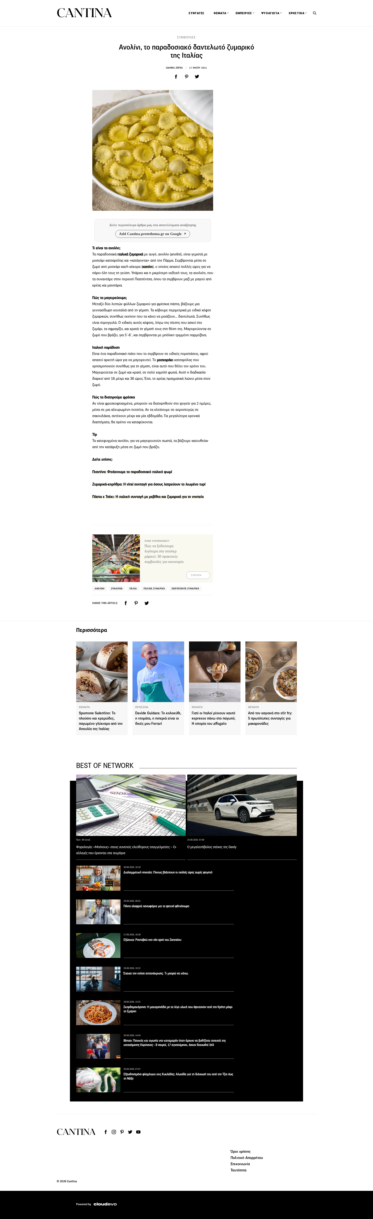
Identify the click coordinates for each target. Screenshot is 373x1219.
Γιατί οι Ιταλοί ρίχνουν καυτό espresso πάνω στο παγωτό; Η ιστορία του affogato (213, 718)
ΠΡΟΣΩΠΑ (141, 707)
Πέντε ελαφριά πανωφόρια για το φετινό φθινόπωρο (156, 906)
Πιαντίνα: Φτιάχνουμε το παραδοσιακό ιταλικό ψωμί (132, 472)
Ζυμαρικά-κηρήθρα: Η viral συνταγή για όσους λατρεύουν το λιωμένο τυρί (149, 484)
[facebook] (176, 77)
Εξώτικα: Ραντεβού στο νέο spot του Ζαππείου (152, 940)
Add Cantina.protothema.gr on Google (150, 234)
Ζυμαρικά (117, 588)
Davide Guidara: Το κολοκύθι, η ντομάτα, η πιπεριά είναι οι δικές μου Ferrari (158, 718)
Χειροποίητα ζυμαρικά (185, 588)
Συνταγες (196, 13)
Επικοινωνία (240, 1163)
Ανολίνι (99, 588)
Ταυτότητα (239, 1170)
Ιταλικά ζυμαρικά (154, 588)
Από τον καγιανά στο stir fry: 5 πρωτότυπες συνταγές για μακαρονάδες (270, 718)
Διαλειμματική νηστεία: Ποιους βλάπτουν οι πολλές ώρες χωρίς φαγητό (168, 872)
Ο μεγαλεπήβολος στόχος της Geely (211, 847)
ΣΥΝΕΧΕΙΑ (196, 575)
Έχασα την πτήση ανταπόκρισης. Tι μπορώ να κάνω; (156, 973)
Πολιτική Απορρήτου (247, 1157)
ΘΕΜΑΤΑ (84, 707)
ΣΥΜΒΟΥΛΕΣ (186, 37)
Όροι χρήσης (241, 1151)
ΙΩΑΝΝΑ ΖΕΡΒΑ (174, 67)
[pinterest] (186, 77)
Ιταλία (133, 588)
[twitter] (197, 77)
